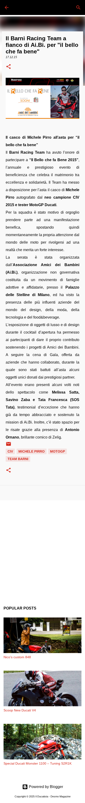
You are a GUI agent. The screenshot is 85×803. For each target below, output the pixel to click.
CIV (10, 451)
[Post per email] (8, 445)
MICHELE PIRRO (31, 451)
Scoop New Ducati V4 (20, 710)
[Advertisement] (42, 549)
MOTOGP (57, 451)
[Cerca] (78, 7)
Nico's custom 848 (17, 657)
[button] (8, 67)
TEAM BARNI (18, 459)
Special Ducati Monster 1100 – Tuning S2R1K (38, 763)
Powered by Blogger (45, 787)
